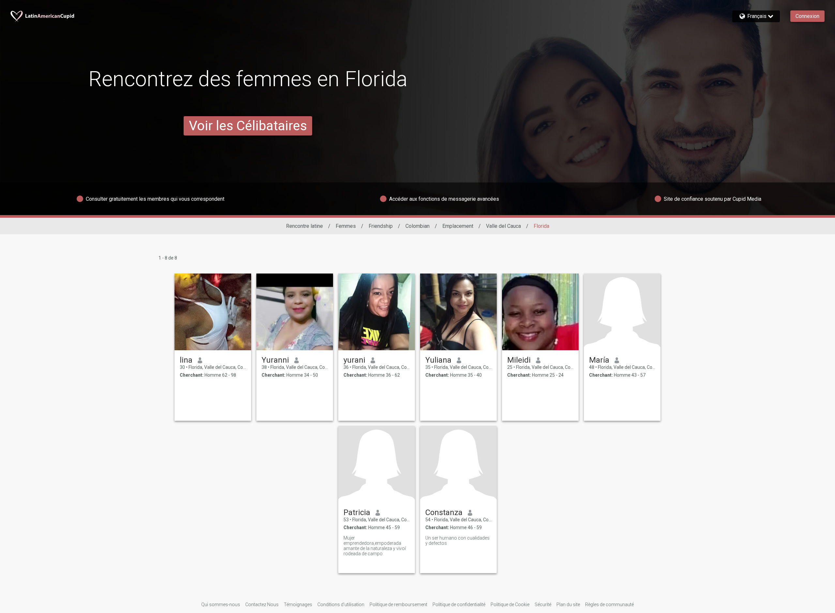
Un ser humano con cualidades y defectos (457, 540)
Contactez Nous (262, 604)
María (599, 360)
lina (186, 360)
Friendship (381, 226)
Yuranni (275, 360)
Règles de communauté (609, 604)
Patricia (356, 512)
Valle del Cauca (503, 226)
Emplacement (457, 226)
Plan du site (568, 604)
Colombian (417, 226)
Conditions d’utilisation (340, 604)
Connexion (807, 16)
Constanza (444, 512)
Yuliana (438, 360)
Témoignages (298, 604)
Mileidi (519, 360)
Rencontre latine (304, 226)
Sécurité (543, 604)
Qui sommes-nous (220, 604)
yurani (354, 360)
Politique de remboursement (398, 604)
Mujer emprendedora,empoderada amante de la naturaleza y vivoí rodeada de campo (374, 545)
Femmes (346, 226)
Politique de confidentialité (459, 604)
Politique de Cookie (510, 604)
